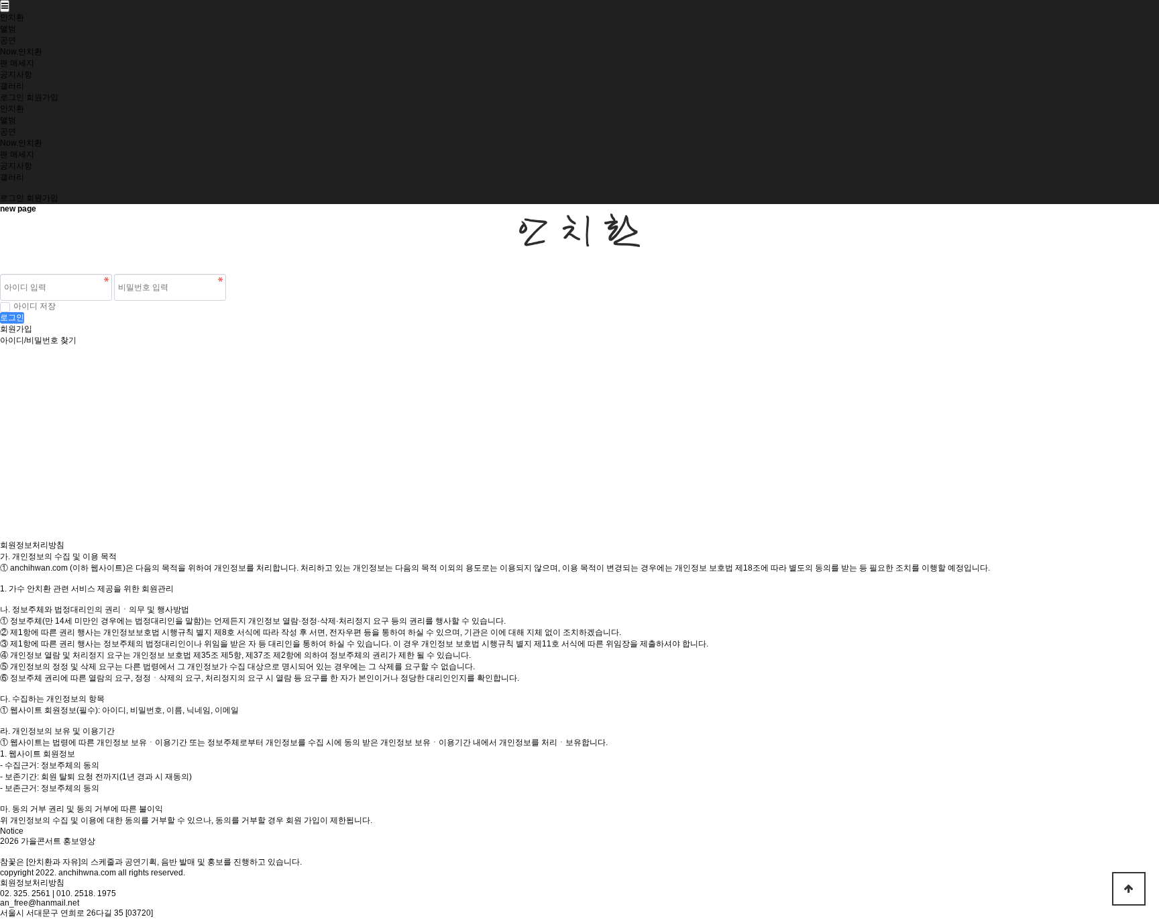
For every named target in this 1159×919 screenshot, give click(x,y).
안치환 (12, 17)
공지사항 (16, 74)
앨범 (8, 29)
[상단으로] (1129, 889)
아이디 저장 (34, 306)
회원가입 (42, 97)
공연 (8, 40)
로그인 (12, 97)
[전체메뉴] (4, 6)
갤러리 (12, 86)
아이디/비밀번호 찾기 (38, 340)
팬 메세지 (17, 63)
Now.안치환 (21, 51)
